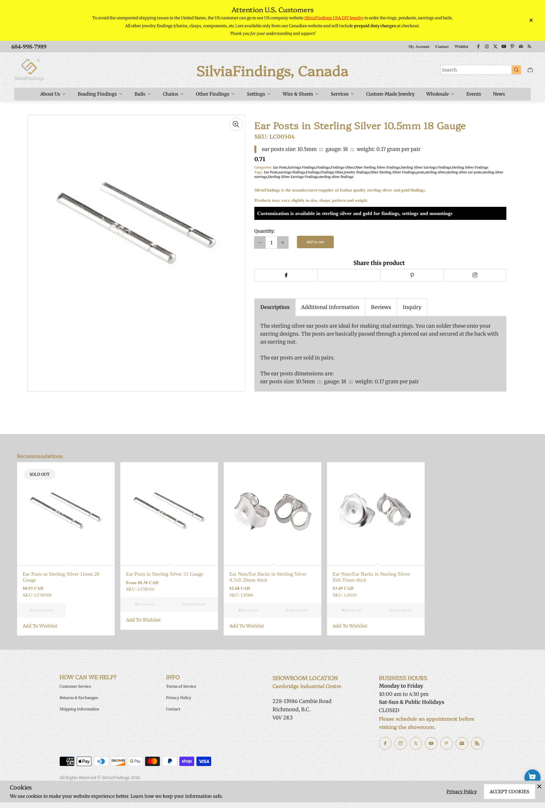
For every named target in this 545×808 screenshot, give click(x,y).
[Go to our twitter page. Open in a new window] (416, 743)
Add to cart (315, 242)
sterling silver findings (336, 177)
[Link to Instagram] (487, 46)
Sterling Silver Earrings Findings (426, 167)
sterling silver (435, 172)
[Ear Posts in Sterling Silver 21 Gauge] (169, 511)
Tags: (258, 172)
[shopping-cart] (532, 777)
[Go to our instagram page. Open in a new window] (400, 743)
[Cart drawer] (530, 70)
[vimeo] (411, 275)
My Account (418, 46)
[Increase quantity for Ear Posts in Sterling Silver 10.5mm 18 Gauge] (282, 242)
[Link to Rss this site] (529, 46)
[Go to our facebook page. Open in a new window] (385, 743)
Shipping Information (79, 709)
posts (420, 172)
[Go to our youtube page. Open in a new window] (431, 743)
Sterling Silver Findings (470, 167)
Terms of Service (181, 686)
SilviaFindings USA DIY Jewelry (334, 17)
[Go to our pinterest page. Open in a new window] (446, 743)
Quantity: (264, 230)
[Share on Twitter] (348, 275)
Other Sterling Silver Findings (377, 167)
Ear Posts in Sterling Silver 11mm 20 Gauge (61, 577)
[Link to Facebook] (478, 46)
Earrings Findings (301, 167)
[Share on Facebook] (285, 275)
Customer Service (75, 686)
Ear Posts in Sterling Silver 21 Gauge (164, 574)
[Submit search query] (516, 69)
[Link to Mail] (521, 46)
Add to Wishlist (40, 625)
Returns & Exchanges (79, 697)
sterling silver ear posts (464, 172)
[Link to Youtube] (504, 46)
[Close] (539, 786)
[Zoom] (236, 124)
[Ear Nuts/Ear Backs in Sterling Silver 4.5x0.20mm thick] (272, 511)
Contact (442, 46)
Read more (146, 604)
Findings (323, 167)
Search (449, 69)
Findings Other (342, 167)
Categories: (263, 167)
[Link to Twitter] (495, 46)
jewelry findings (356, 172)
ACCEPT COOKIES (509, 791)
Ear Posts (280, 167)
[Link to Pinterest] (512, 46)
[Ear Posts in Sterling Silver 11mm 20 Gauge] (66, 511)
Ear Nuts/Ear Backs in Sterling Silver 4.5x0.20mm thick (268, 577)
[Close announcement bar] (531, 20)
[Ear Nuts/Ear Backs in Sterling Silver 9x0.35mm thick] (376, 511)
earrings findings (292, 172)
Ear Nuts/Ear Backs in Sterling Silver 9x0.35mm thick (371, 577)
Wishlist (461, 46)
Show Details (43, 610)
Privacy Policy (462, 791)
